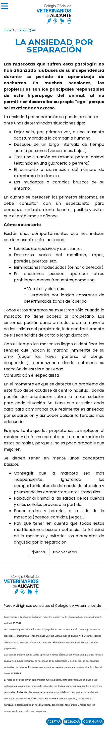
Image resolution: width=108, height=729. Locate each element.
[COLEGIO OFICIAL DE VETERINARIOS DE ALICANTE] (54, 13)
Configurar (93, 721)
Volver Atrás (66, 552)
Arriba (40, 552)
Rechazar (72, 721)
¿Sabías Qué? (25, 30)
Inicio (8, 30)
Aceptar (54, 721)
